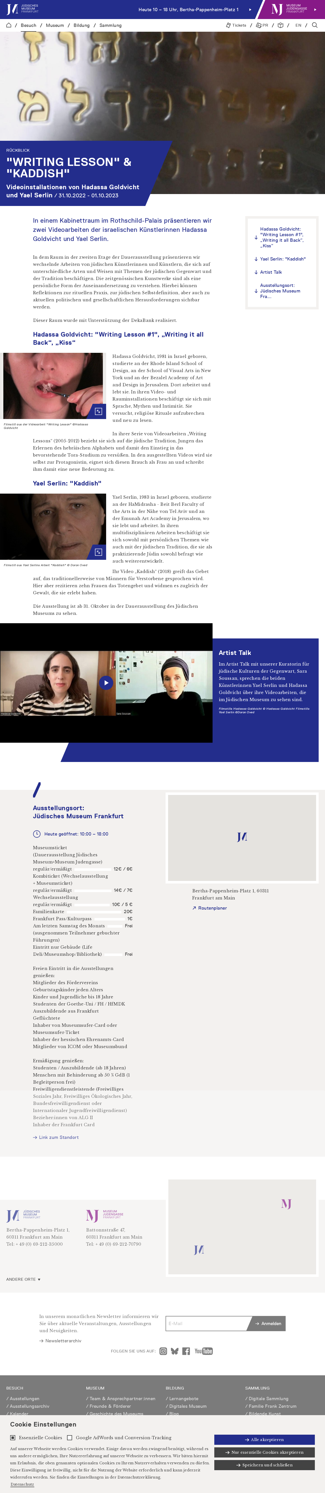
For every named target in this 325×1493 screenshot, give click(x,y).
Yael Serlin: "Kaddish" (283, 259)
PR (265, 25)
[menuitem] (130, 9)
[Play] (106, 683)
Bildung (82, 25)
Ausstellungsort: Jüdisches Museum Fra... (280, 291)
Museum (55, 25)
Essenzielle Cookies (40, 1437)
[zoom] (53, 386)
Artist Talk (271, 272)
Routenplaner (212, 908)
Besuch (28, 25)
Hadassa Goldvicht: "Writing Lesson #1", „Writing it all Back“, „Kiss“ (282, 237)
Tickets (238, 25)
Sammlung (111, 25)
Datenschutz (22, 1484)
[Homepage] (8, 25)
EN (298, 25)
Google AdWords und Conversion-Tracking (123, 1437)
